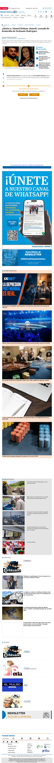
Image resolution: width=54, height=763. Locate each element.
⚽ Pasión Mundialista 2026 (6, 17)
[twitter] (43, 12)
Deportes (29, 15)
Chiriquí (14, 25)
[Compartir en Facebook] (3, 74)
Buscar (10, 744)
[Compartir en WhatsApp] (3, 82)
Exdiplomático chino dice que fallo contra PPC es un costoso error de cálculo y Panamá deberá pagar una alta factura (37, 624)
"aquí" (36, 761)
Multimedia (22, 17)
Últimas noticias (8, 479)
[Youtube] (46, 12)
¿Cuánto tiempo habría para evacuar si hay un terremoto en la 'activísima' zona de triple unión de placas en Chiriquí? (37, 528)
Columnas (6, 642)
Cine (28, 749)
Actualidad (6, 15)
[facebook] (40, 12)
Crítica (29, 744)
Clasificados (12, 748)
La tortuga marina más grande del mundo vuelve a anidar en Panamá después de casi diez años (37, 609)
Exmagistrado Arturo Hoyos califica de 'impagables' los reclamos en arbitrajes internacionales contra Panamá (38, 513)
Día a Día (29, 745)
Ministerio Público (30, 25)
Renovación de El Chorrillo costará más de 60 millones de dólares (44, 58)
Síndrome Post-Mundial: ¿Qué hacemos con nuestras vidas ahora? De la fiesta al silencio (25, 306)
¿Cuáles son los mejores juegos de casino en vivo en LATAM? (20, 456)
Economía (17, 15)
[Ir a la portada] (6, 12)
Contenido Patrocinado (10, 271)
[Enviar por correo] (3, 86)
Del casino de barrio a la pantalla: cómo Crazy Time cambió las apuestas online (25, 380)
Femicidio (20, 25)
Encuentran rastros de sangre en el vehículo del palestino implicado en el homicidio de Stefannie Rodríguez (45, 65)
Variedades (23, 15)
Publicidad (11, 750)
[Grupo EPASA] (46, 752)
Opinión (12, 15)
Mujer (29, 747)
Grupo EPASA (11, 752)
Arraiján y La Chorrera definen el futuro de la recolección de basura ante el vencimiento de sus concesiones (37, 593)
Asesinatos (7, 25)
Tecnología (15, 17)
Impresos (30, 752)
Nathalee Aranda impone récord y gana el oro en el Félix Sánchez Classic (37, 576)
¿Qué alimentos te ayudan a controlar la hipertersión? (44, 52)
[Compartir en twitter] (3, 78)
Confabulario (27, 561)
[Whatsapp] (13, 738)
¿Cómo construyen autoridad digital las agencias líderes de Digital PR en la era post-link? (25, 418)
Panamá (39, 25)
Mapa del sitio (12, 746)
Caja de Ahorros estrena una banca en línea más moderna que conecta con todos (26, 343)
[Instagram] (38, 12)
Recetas (29, 750)
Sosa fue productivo (31, 542)
